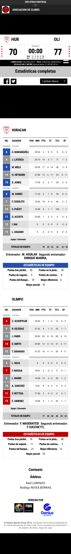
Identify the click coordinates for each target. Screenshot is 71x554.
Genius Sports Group (47, 509)
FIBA (23, 509)
